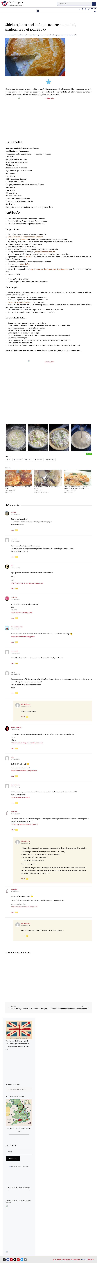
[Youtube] (92, 9)
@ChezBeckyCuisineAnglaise (61, 1259)
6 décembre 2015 (15, 787)
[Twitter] (95, 9)
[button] (37, 11)
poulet (66, 35)
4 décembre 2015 (15, 759)
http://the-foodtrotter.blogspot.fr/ (23, 636)
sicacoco (14, 597)
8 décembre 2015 (15, 814)
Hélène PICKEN (26, 704)
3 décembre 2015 (15, 730)
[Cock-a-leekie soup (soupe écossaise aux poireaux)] (48, 478)
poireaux (61, 35)
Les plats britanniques (50, 35)
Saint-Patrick (72, 35)
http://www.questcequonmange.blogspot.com (27, 742)
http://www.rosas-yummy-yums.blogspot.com (27, 583)
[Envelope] (95, 11)
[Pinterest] (85, 9)
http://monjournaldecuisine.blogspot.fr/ (24, 824)
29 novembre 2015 (15, 514)
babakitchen (15, 785)
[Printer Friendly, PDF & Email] (89, 453)
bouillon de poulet (23, 35)
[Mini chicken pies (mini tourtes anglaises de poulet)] (18, 478)
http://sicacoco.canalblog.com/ (21, 612)
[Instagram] (79, 9)
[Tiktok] (89, 9)
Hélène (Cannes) (16, 727)
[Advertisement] (19, 1068)
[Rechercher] (94, 4)
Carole (13, 512)
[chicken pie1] (48, 391)
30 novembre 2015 (15, 653)
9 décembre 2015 (25, 926)
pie (58, 35)
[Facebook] (82, 9)
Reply (13, 530)
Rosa (12, 566)
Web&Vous (91, 1259)
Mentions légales (75, 1259)
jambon (41, 35)
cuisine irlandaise (33, 35)
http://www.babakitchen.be (20, 797)
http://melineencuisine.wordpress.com (24, 770)
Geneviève (14, 812)
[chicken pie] (48, 117)
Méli (12, 757)
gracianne (14, 651)
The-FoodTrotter (17, 627)
